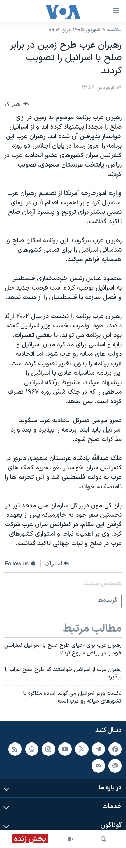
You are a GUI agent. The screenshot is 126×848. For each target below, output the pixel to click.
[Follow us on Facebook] (115, 749)
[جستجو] (103, 839)
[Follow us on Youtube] (65, 749)
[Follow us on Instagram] (48, 749)
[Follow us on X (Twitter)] (81, 749)
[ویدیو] (70, 839)
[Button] (17, 104)
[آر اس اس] (15, 749)
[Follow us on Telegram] (98, 749)
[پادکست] (115, 765)
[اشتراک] (98, 765)
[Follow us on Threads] (31, 749)
